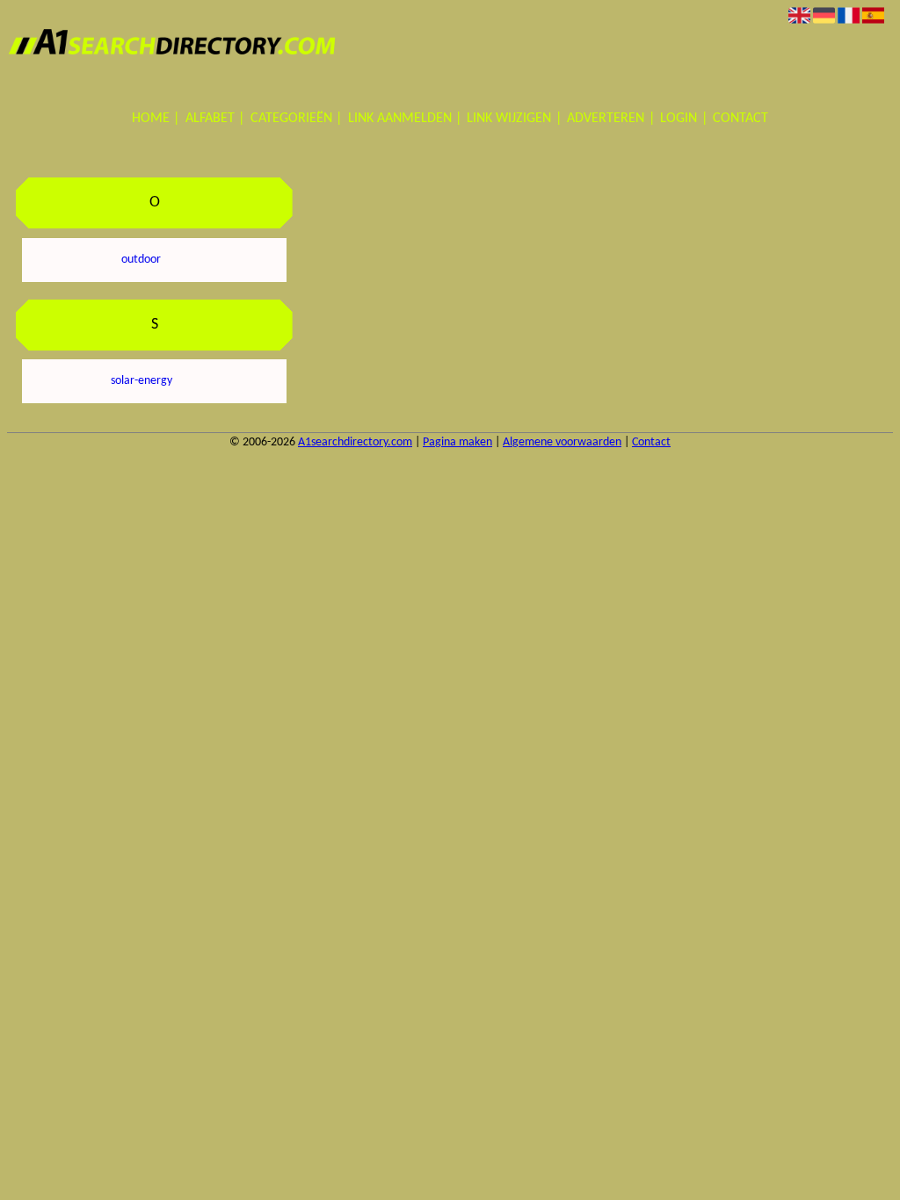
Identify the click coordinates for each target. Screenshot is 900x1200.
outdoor (141, 259)
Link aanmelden (400, 119)
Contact (740, 119)
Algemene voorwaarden (562, 442)
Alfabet (210, 119)
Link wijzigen (509, 119)
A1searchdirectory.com (355, 442)
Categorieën (291, 119)
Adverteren (605, 119)
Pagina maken (457, 442)
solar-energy (141, 380)
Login (678, 119)
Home (151, 119)
